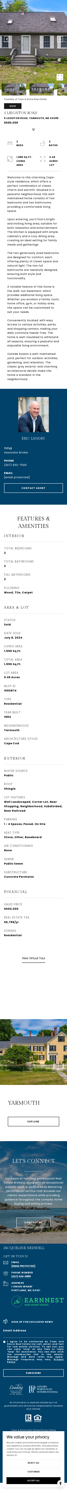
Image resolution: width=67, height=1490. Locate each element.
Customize (33, 1471)
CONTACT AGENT (33, 488)
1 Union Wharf (22, 1286)
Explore (33, 1121)
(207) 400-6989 (21, 1276)
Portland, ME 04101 (25, 1290)
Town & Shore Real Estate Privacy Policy (33, 1430)
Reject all (33, 1462)
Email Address (14, 1330)
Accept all (33, 1480)
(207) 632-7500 (15, 465)
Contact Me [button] (33, 1222)
